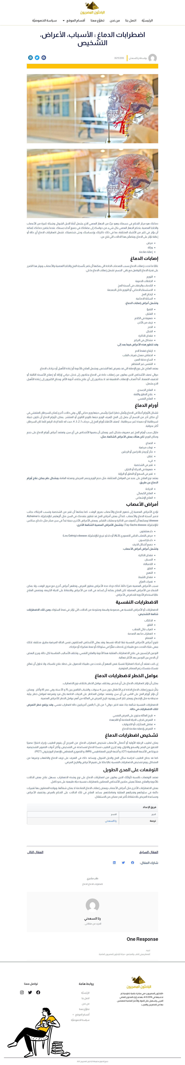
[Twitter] (30, 992)
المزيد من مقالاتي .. (92, 923)
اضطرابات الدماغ (95, 884)
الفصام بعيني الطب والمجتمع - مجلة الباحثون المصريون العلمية (124, 954)
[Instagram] (22, 992)
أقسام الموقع (75, 20)
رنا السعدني (111, 821)
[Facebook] (38, 992)
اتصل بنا (130, 20)
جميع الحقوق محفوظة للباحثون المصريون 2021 (92, 1061)
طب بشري (92, 878)
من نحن (115, 20)
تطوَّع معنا (97, 20)
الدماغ (84, 884)
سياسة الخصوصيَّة (44, 20)
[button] (43, 57)
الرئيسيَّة (147, 20)
